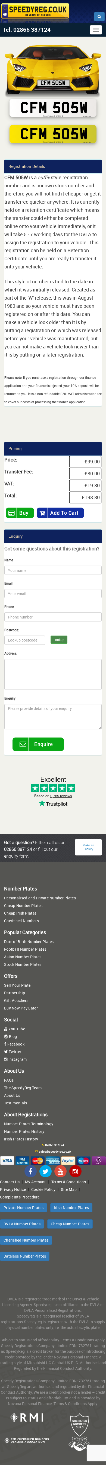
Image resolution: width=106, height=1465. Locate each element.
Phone (9, 606)
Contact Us (10, 1181)
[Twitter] (45, 1171)
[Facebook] (30, 1171)
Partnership (14, 992)
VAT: (9, 483)
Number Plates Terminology (28, 1123)
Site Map (69, 1189)
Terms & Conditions (68, 1181)
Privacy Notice (13, 1189)
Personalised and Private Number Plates (40, 897)
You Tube (16, 1028)
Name (8, 560)
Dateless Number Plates (25, 1256)
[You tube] (60, 1171)
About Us (12, 1095)
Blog (12, 1036)
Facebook (15, 1044)
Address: (10, 653)
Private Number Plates (23, 1207)
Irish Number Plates (71, 1207)
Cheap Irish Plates (20, 913)
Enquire (43, 744)
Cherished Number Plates (26, 1240)
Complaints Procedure (20, 1197)
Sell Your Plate (17, 985)
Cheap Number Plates (23, 905)
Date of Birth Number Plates (29, 941)
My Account (35, 1181)
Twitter (14, 1051)
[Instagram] (75, 1171)
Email (8, 583)
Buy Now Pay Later (21, 1008)
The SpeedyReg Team (23, 1087)
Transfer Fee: (18, 471)
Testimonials (15, 1102)
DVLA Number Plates (22, 1223)
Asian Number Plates (22, 956)
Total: (10, 495)
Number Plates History (24, 1131)
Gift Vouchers (16, 1000)
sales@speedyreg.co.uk (55, 1151)
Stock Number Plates (22, 964)
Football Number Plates (25, 949)
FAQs (9, 1080)
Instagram (17, 1059)
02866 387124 (54, 1145)
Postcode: (11, 630)
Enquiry (9, 698)
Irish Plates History (21, 1139)
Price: (10, 459)
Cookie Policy (43, 1189)
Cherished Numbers (21, 920)
